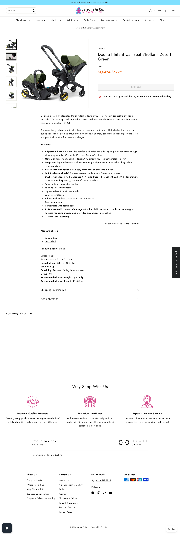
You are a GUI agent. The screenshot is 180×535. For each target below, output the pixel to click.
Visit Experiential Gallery (71, 484)
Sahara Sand (51, 238)
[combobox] (22, 10)
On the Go (89, 20)
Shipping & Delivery (69, 498)
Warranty (63, 493)
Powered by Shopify (99, 527)
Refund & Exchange (68, 502)
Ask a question (49, 298)
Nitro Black (50, 241)
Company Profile (34, 480)
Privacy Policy (65, 511)
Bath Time (71, 20)
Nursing (55, 20)
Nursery (39, 20)
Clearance (149, 20)
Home (100, 48)
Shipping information (53, 290)
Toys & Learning (130, 20)
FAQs (61, 489)
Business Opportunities (38, 493)
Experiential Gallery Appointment (90, 27)
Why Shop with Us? (36, 489)
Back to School (108, 20)
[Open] (7, 528)
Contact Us (64, 480)
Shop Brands (22, 20)
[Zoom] (53, 73)
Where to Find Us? (36, 484)
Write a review (38, 444)
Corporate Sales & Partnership (41, 498)
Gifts (162, 20)
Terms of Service (67, 507)
